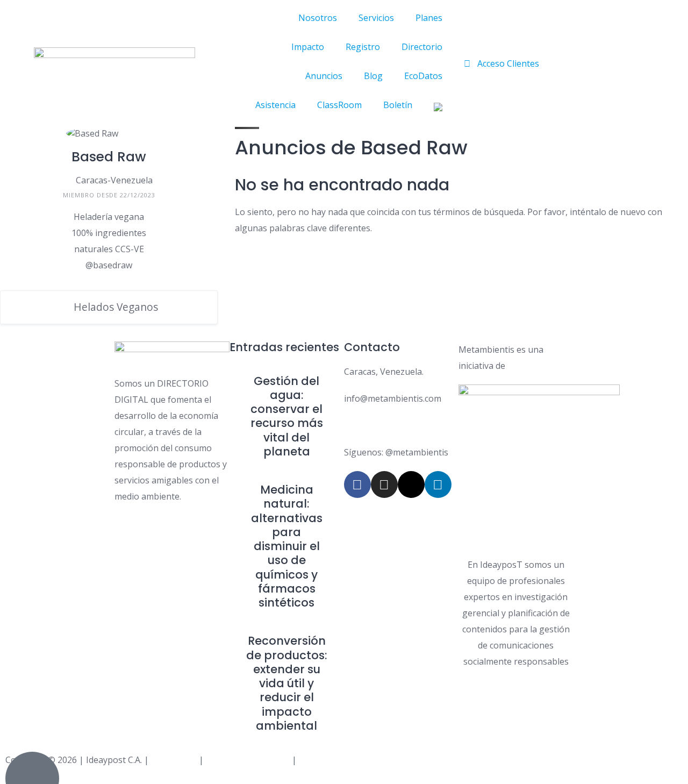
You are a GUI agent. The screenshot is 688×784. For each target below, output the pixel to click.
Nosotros (317, 18)
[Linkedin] (438, 484)
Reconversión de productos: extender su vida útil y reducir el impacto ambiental (286, 683)
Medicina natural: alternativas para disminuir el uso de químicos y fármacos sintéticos (286, 546)
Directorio (422, 47)
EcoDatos (423, 76)
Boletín (397, 105)
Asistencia (275, 105)
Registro (363, 47)
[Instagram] (384, 484)
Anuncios (323, 76)
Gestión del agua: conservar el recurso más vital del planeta (286, 416)
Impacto (307, 47)
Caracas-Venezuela (114, 180)
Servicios (376, 18)
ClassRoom (339, 105)
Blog (373, 76)
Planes (428, 18)
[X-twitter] (411, 484)
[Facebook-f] (357, 484)
